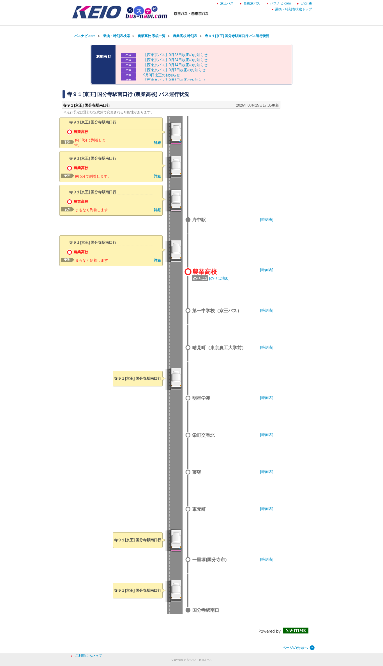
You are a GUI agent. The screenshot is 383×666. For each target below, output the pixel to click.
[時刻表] (266, 219)
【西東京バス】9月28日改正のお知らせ (175, 55)
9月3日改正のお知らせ (161, 75)
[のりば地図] (219, 278)
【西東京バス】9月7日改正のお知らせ (174, 70)
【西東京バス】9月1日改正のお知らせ (174, 80)
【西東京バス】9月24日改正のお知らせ (175, 60)
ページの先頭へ (295, 648)
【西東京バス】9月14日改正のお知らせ (175, 65)
